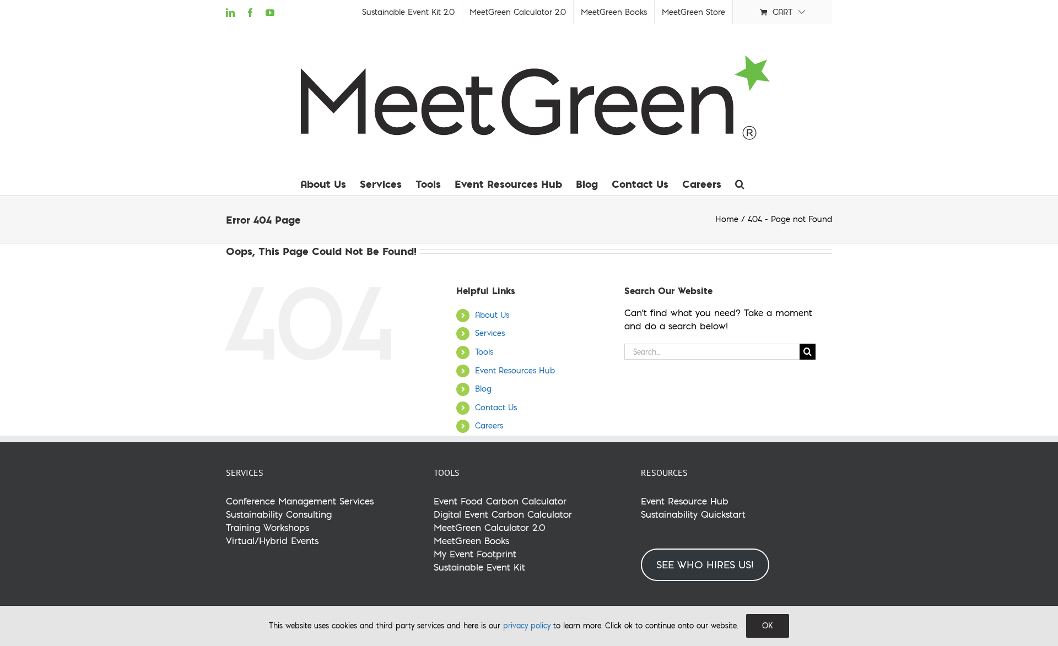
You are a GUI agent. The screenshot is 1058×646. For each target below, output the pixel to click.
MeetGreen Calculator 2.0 (490, 527)
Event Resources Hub (515, 370)
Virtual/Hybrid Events (272, 540)
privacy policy (526, 626)
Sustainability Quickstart (693, 514)
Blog (483, 388)
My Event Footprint (475, 553)
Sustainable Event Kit (479, 567)
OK (767, 626)
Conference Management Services (300, 501)
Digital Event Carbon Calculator (503, 514)
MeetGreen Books (471, 540)
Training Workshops (267, 527)
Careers (489, 425)
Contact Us (496, 407)
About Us (492, 315)
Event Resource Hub (684, 501)
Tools (484, 351)
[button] (739, 184)
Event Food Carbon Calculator (500, 501)
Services (490, 333)
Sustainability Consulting (279, 514)
